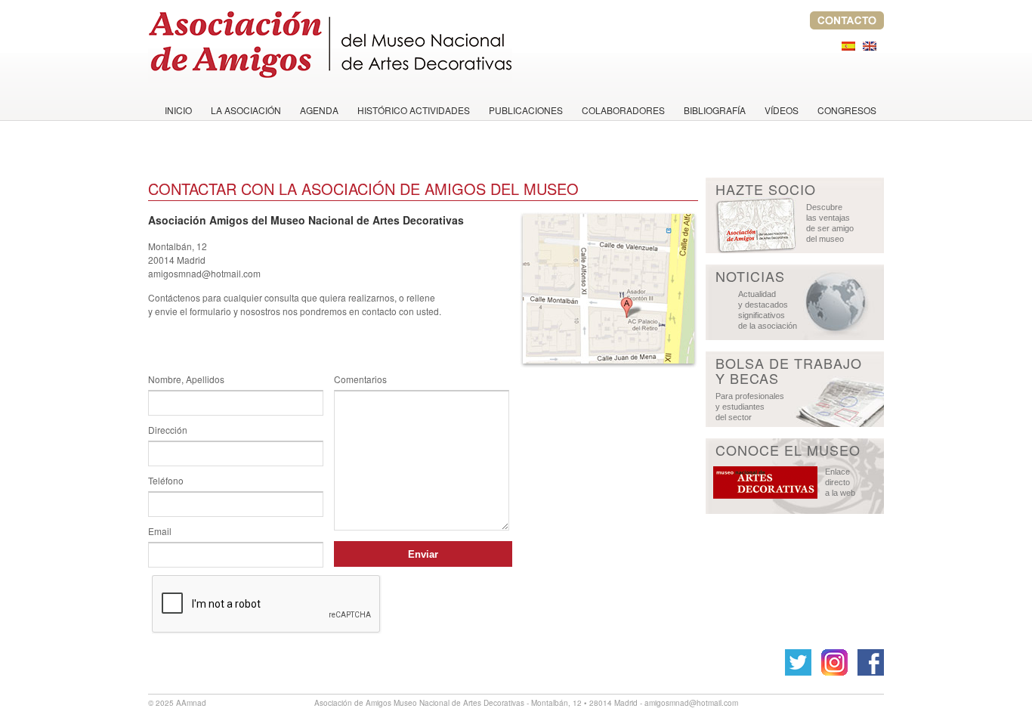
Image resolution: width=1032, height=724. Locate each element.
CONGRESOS (846, 110)
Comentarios (360, 379)
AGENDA (319, 110)
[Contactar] (847, 25)
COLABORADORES (623, 110)
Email (159, 530)
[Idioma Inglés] (869, 46)
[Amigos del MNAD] (330, 41)
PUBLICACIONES (526, 110)
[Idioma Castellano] (848, 46)
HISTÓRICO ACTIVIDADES (413, 110)
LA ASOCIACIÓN (246, 110)
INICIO (178, 110)
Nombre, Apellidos (186, 379)
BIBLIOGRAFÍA (715, 110)
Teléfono (166, 480)
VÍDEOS (782, 110)
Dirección (167, 429)
